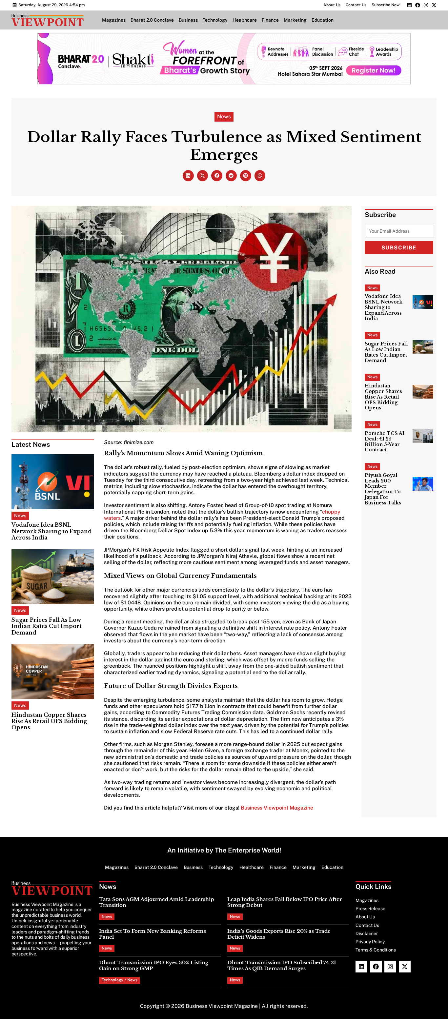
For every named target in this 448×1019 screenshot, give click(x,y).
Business (188, 20)
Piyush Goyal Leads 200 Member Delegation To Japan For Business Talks (383, 489)
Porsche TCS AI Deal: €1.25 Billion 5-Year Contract (384, 441)
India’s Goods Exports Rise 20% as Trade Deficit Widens (279, 934)
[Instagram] (425, 5)
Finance (270, 20)
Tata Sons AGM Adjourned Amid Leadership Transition (156, 902)
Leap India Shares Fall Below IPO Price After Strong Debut (284, 902)
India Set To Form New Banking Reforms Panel (152, 934)
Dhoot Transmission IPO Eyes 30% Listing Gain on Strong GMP (153, 965)
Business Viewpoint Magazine (277, 808)
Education (323, 20)
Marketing (295, 20)
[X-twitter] (434, 5)
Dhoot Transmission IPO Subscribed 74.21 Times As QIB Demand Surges (281, 965)
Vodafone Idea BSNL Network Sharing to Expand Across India (51, 530)
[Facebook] (417, 5)
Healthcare (245, 20)
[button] (188, 175)
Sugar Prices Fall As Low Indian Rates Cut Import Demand (46, 626)
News (224, 116)
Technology (215, 20)
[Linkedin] (409, 5)
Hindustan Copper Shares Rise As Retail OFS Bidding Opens (49, 721)
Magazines (114, 20)
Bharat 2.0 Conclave (152, 20)
